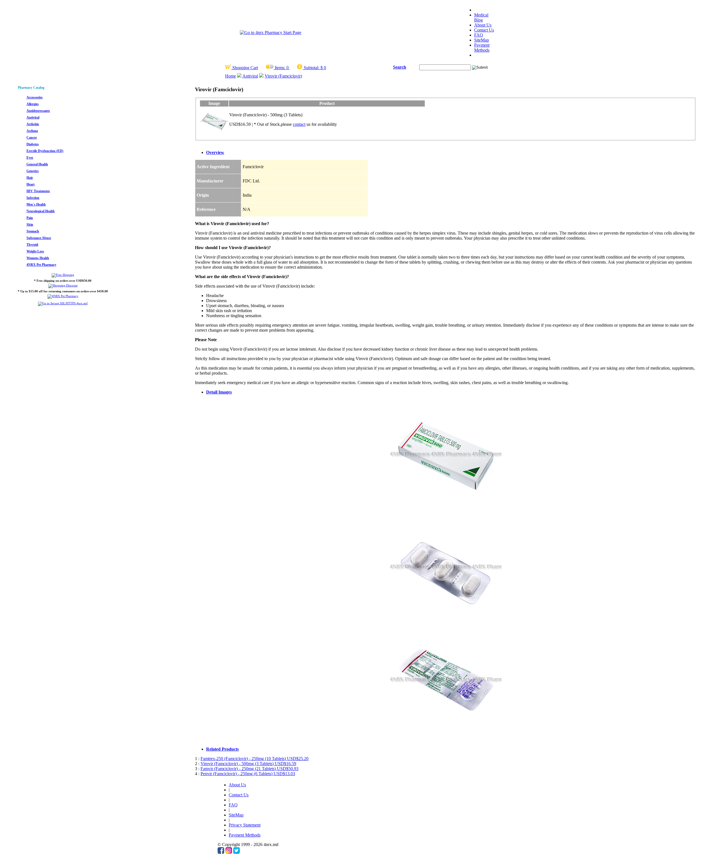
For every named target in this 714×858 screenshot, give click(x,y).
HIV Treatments (38, 191)
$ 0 (323, 67)
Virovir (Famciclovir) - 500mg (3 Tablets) (248, 763)
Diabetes (32, 144)
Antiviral (250, 76)
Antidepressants (38, 111)
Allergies (32, 104)
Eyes (29, 158)
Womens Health (37, 258)
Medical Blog (481, 17)
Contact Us (484, 30)
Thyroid (32, 245)
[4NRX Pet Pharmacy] (62, 296)
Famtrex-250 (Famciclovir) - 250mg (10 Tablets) (254, 758)
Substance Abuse (38, 238)
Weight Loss (35, 251)
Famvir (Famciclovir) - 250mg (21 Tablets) (249, 768)
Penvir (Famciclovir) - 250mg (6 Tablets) (248, 773)
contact (299, 124)
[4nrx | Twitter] (236, 852)
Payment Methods (481, 47)
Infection (32, 198)
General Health (37, 164)
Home (230, 76)
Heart (30, 184)
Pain (29, 218)
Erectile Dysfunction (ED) (44, 151)
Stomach (32, 231)
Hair (29, 178)
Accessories (34, 97)
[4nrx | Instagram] (228, 852)
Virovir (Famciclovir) (283, 76)
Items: (280, 67)
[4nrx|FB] (221, 852)
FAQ (478, 35)
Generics (32, 171)
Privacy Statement (244, 825)
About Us (482, 25)
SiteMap (481, 40)
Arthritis (32, 124)
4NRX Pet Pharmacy (41, 265)
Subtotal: (311, 67)
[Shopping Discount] (63, 285)
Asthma (32, 131)
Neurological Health (40, 211)
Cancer (31, 137)
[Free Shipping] (63, 274)
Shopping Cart (244, 67)
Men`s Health (36, 204)
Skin (29, 224)
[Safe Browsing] (63, 303)
